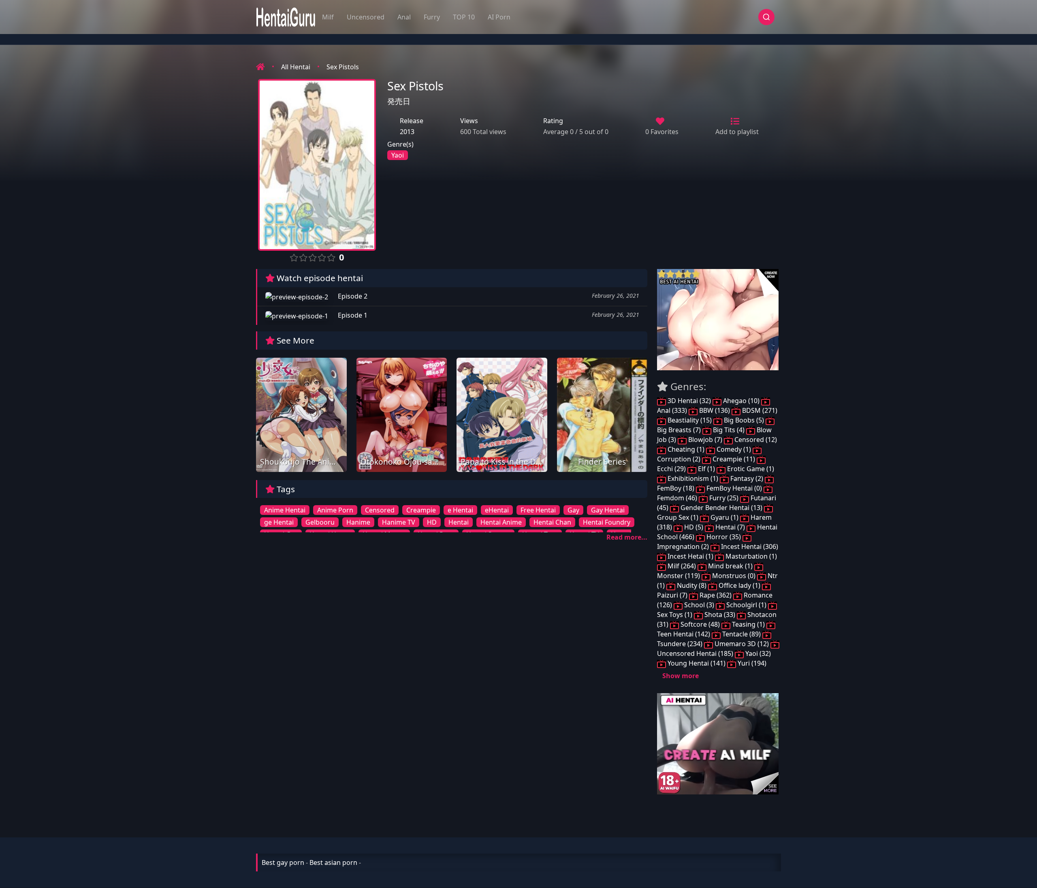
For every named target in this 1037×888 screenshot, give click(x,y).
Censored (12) (755, 439)
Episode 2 (351, 296)
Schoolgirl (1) (746, 604)
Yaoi (397, 155)
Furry (432, 17)
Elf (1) (706, 468)
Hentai (458, 522)
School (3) (699, 604)
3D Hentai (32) (689, 400)
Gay (573, 510)
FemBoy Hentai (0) (734, 488)
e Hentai (460, 510)
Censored (380, 510)
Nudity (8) (691, 585)
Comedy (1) (734, 449)
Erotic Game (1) (749, 468)
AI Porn (499, 17)
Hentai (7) (730, 527)
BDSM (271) (758, 410)
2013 (407, 131)
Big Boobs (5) (744, 420)
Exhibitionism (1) (693, 478)
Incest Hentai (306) (748, 546)
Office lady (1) (739, 585)
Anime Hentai (284, 510)
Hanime (358, 522)
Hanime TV (398, 522)
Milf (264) (682, 565)
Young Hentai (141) (696, 663)
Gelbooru (320, 522)
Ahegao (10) (741, 400)
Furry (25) (724, 497)
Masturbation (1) (750, 556)
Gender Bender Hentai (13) (721, 507)
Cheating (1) (686, 449)
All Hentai (295, 66)
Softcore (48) (700, 624)
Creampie (421, 510)
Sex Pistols (342, 66)
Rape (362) (715, 595)
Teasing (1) (748, 624)
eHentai (497, 510)
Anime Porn (335, 510)
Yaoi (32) (757, 653)
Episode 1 (351, 315)
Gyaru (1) (724, 517)
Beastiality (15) (689, 420)
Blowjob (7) (705, 439)
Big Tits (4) (728, 429)
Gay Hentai (608, 510)
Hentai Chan (552, 522)
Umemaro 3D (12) (741, 643)
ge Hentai (279, 522)
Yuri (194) (751, 663)
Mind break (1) (730, 565)
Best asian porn (333, 862)
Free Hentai (538, 510)
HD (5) (694, 527)
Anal (404, 17)
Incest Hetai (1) (690, 556)
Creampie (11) (734, 459)
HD (432, 522)
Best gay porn (283, 862)
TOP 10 (464, 17)
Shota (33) (720, 614)
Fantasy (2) (747, 478)
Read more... (626, 537)
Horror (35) (724, 536)
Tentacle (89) (741, 634)
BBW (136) (715, 410)
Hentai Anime (501, 522)
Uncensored (365, 17)
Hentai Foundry (606, 522)
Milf (328, 17)
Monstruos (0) (734, 575)
